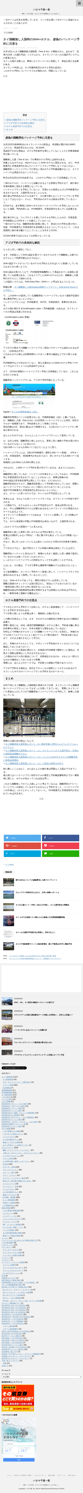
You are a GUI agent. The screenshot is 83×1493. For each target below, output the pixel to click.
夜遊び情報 (6, 1208)
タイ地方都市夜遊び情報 (12, 1233)
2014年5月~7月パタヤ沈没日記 (14, 1305)
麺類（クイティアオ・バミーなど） (16, 1150)
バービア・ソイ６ (10, 1216)
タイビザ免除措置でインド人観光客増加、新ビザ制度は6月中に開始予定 (44, 944)
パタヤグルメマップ (40, 1475)
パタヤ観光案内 (8, 1243)
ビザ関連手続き (9, 1205)
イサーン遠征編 (9, 1326)
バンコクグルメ (9, 1189)
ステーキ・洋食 (9, 1167)
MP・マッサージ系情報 (12, 1224)
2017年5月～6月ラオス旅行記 (13, 1340)
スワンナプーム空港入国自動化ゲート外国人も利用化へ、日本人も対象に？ (43, 1015)
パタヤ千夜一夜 (41, 9)
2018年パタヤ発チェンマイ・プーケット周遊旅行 (21, 1354)
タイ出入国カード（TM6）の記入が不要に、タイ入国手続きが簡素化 (42, 905)
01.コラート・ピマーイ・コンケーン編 (18, 1289)
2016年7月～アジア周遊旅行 (13, 1321)
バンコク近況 (7, 1099)
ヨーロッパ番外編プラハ (11, 1303)
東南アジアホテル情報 (11, 1142)
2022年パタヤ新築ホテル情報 (22, 1475)
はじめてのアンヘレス (11, 1273)
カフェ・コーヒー (10, 1175)
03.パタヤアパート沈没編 (12, 1295)
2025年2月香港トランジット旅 (14, 1124)
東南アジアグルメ (10, 1195)
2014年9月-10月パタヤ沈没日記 (14, 1308)
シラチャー (6, 1260)
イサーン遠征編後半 (10, 1329)
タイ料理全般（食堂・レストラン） (16, 1161)
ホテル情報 (6, 1129)
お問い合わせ (72, 1475)
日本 (3, 1276)
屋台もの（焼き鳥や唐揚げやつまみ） (17, 1181)
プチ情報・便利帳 (8, 1197)
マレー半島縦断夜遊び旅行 (12, 1285)
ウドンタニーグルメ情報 (12, 1252)
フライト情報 (8, 1085)
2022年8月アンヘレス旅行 (12, 1111)
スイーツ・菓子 (9, 1172)
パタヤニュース (8, 1245)
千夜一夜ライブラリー (10, 1361)
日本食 (5, 1164)
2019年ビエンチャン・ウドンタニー (16, 1358)
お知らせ (5, 1366)
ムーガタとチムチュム (11, 1156)
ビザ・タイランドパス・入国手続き (16, 1082)
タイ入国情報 (9, 864)
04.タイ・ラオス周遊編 (12, 1298)
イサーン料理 (8, 1159)
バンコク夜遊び (9, 1230)
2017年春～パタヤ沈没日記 (12, 1338)
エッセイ (5, 1238)
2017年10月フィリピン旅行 (12, 1345)
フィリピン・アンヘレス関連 (13, 1262)
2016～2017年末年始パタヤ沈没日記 (16, 1331)
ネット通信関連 (9, 1200)
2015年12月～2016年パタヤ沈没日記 (16, 1317)
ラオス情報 (6, 1101)
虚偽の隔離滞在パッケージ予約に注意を (24, 120)
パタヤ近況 (6, 1097)
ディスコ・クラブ (10, 1222)
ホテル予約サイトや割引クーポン (16, 1145)
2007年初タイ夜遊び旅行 (11, 1280)
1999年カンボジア (9, 1278)
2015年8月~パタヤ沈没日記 (12, 1314)
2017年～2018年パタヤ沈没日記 (14, 1347)
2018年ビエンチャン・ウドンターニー (16, 1356)
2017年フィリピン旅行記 (11, 1336)
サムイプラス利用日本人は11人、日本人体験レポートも (37, 892)
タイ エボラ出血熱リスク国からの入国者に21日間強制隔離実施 (40, 917)
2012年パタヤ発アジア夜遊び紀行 (15, 1287)
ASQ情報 (6, 1088)
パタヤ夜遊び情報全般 (11, 1210)
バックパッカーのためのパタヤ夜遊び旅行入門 (20, 1240)
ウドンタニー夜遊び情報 (12, 1255)
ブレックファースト (10, 1170)
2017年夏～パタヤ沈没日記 (12, 1343)
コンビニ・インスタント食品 (14, 1178)
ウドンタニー (7, 1247)
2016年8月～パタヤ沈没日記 (13, 1323)
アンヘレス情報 (9, 1265)
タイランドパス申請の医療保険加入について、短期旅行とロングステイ (35, 958)
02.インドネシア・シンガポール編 (16, 1292)
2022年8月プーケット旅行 (12, 1108)
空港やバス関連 (9, 1203)
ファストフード (9, 1184)
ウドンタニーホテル (10, 1250)
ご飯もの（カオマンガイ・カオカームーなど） (21, 1153)
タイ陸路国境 (8, 1079)
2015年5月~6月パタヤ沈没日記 (14, 1312)
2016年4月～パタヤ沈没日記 (13, 1319)
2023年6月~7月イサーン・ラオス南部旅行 (18, 1117)
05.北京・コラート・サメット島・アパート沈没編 (22, 1301)
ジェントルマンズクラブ (12, 1219)
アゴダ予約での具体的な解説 (19, 123)
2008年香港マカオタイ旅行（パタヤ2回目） (19, 1282)
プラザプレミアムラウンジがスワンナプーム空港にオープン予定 (39, 1055)
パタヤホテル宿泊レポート (13, 1134)
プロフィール (61, 1475)
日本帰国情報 (7, 1092)
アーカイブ (6, 1374)
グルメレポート (8, 1148)
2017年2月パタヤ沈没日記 (12, 1334)
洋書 (4, 1363)
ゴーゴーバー (8, 1213)
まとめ (8, 129)
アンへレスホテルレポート (13, 1268)
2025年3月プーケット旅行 (12, 1126)
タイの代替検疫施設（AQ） (25, 412)
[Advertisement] (41, 93)
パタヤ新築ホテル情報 (11, 1131)
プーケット (6, 1258)
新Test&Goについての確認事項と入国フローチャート (36, 880)
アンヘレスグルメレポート (13, 1270)
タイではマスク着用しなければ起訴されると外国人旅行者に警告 (32, 956)
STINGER (61, 1488)
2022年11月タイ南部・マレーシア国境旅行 (18, 1113)
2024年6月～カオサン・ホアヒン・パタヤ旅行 (20, 1122)
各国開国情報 (7, 1090)
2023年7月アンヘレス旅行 (12, 1120)
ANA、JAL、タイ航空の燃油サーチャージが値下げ (34, 1002)
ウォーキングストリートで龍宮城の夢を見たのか (33, 1042)
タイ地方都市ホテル (10, 1139)
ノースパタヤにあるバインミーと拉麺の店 (30, 1030)
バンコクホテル (9, 1137)
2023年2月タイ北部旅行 (11, 1115)
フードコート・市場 (10, 1186)
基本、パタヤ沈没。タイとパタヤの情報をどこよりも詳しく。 (41, 1485)
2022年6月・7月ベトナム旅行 (13, 1106)
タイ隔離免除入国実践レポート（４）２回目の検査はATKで (34, 763)
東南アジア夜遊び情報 (11, 1236)
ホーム (9, 1475)
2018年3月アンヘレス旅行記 (13, 1349)
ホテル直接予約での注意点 (18, 126)
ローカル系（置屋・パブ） (13, 1227)
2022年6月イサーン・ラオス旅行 (14, 1104)
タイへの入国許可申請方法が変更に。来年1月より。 (36, 932)
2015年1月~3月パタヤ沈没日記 (14, 1310)
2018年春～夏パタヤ (10, 1352)
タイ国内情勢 (7, 1095)
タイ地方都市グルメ (10, 1192)
